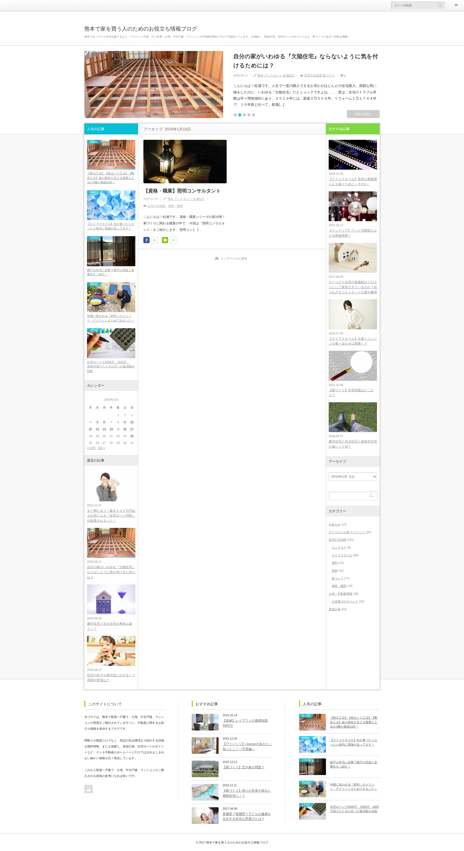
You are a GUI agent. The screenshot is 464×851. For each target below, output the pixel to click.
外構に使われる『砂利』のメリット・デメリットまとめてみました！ (110, 318)
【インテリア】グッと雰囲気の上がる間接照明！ (353, 233)
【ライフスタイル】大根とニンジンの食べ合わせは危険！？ (353, 341)
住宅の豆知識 (313, 75)
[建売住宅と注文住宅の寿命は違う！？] (111, 599)
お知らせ (334, 524)
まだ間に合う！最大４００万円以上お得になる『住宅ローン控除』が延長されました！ (111, 516)
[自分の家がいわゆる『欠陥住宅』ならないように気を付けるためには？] (153, 84)
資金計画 (334, 609)
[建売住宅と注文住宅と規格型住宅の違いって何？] (353, 417)
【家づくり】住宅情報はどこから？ (351, 392)
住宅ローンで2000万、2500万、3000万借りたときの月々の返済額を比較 (111, 366)
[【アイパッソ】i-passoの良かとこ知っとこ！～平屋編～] (205, 745)
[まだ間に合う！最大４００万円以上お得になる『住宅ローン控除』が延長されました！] (111, 486)
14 (111, 429)
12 (97, 429)
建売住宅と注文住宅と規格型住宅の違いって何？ (353, 444)
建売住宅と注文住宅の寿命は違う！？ (109, 626)
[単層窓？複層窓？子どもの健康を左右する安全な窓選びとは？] (205, 815)
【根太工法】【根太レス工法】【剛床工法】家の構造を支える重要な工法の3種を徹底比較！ (110, 178)
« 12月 (91, 448)
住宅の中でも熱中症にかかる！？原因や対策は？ (111, 677)
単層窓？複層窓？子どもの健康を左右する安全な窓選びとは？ (247, 816)
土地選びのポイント (345, 601)
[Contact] (456, 5)
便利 (335, 562)
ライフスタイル (342, 555)
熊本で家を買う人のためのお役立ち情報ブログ (140, 28)
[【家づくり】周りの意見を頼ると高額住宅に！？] (205, 792)
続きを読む (363, 114)
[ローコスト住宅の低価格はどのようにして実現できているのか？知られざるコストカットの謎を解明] (353, 258)
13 (104, 429)
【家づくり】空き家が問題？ (243, 767)
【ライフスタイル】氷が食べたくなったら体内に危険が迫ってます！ (110, 226)
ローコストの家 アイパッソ (347, 532)
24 (131, 436)
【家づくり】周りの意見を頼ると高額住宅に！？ (247, 793)
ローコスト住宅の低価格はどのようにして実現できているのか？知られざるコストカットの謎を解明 (353, 287)
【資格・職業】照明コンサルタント (182, 190)
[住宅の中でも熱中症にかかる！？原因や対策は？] (111, 651)
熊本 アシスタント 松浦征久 (276, 75)
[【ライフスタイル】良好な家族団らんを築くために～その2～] (353, 155)
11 (90, 429)
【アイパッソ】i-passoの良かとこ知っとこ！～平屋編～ (247, 746)
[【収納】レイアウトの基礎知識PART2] (205, 722)
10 (131, 422)
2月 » (101, 448)
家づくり (329, 75)
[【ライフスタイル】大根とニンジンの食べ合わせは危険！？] (353, 314)
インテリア (339, 547)
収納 (335, 570)
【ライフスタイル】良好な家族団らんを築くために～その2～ (353, 181)
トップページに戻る (234, 258)
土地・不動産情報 (340, 593)
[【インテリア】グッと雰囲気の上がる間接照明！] (353, 206)
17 (131, 429)
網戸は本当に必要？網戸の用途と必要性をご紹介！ (110, 272)
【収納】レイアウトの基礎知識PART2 (245, 723)
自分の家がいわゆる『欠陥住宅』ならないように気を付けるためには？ (305, 60)
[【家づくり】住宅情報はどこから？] (353, 366)
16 (124, 429)
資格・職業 (175, 205)
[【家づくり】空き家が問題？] (205, 769)
